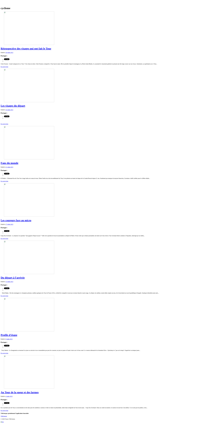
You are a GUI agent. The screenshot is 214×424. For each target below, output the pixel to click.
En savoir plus (4, 66)
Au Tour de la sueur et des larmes (20, 392)
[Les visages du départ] (29, 101)
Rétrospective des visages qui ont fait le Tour (26, 48)
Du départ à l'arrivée (13, 277)
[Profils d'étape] (29, 331)
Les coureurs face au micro (16, 220)
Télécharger (4, 416)
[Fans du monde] (29, 159)
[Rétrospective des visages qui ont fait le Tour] (29, 44)
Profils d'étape (9, 334)
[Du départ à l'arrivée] (29, 273)
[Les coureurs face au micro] (29, 216)
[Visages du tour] (107, 3)
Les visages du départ (13, 105)
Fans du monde (9, 162)
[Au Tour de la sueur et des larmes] (29, 388)
